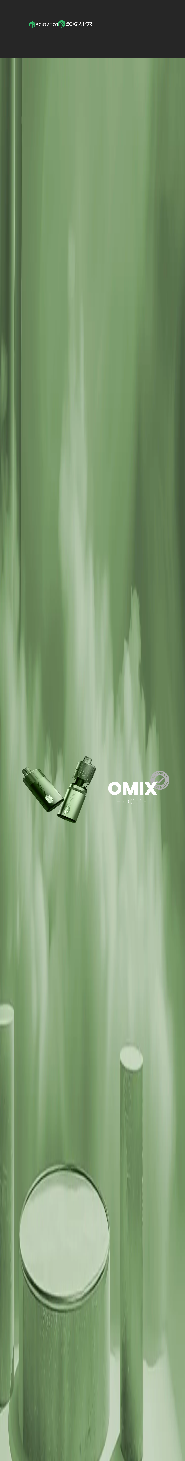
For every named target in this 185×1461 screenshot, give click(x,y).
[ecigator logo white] (60, 29)
